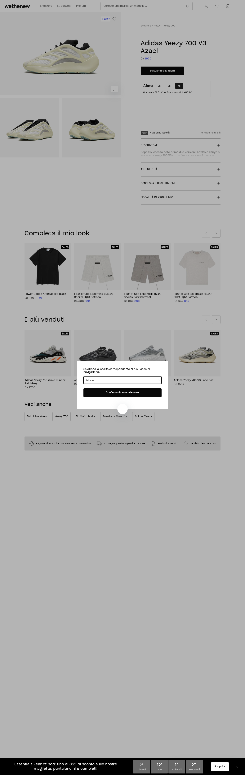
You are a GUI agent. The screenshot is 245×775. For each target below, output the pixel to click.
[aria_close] (122, 409)
